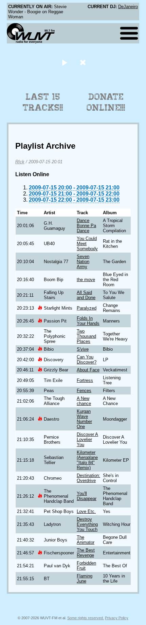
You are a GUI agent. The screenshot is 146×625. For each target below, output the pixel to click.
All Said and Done (86, 295)
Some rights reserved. (85, 618)
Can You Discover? (86, 359)
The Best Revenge (86, 553)
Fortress (85, 380)
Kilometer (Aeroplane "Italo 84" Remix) (87, 460)
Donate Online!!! (106, 102)
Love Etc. (86, 511)
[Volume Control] (83, 62)
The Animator (85, 540)
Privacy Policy (116, 618)
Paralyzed (86, 308)
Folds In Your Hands (88, 321)
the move (86, 279)
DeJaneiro (128, 6)
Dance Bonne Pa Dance (86, 225)
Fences (84, 390)
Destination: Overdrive (88, 478)
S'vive (83, 349)
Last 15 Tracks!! (43, 102)
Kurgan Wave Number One (84, 419)
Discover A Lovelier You (87, 439)
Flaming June (84, 578)
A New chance (84, 401)
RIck (19, 161)
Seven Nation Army (83, 261)
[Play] (64, 62)
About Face (88, 369)
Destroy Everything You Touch (87, 524)
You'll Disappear (86, 496)
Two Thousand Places (86, 336)
